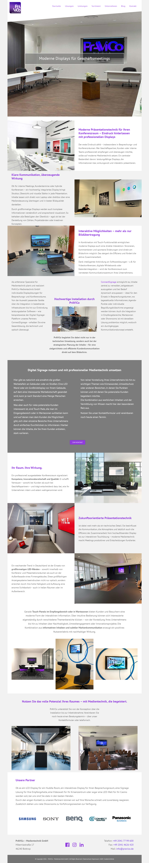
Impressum (95, 859)
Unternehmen (111, 6)
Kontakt (132, 6)
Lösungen (69, 6)
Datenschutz (87, 859)
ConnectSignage (108, 282)
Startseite (56, 6)
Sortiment (96, 6)
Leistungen (82, 6)
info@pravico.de (124, 848)
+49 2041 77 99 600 (123, 840)
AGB (101, 859)
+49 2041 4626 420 (123, 844)
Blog (123, 6)
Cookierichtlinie (109, 859)
